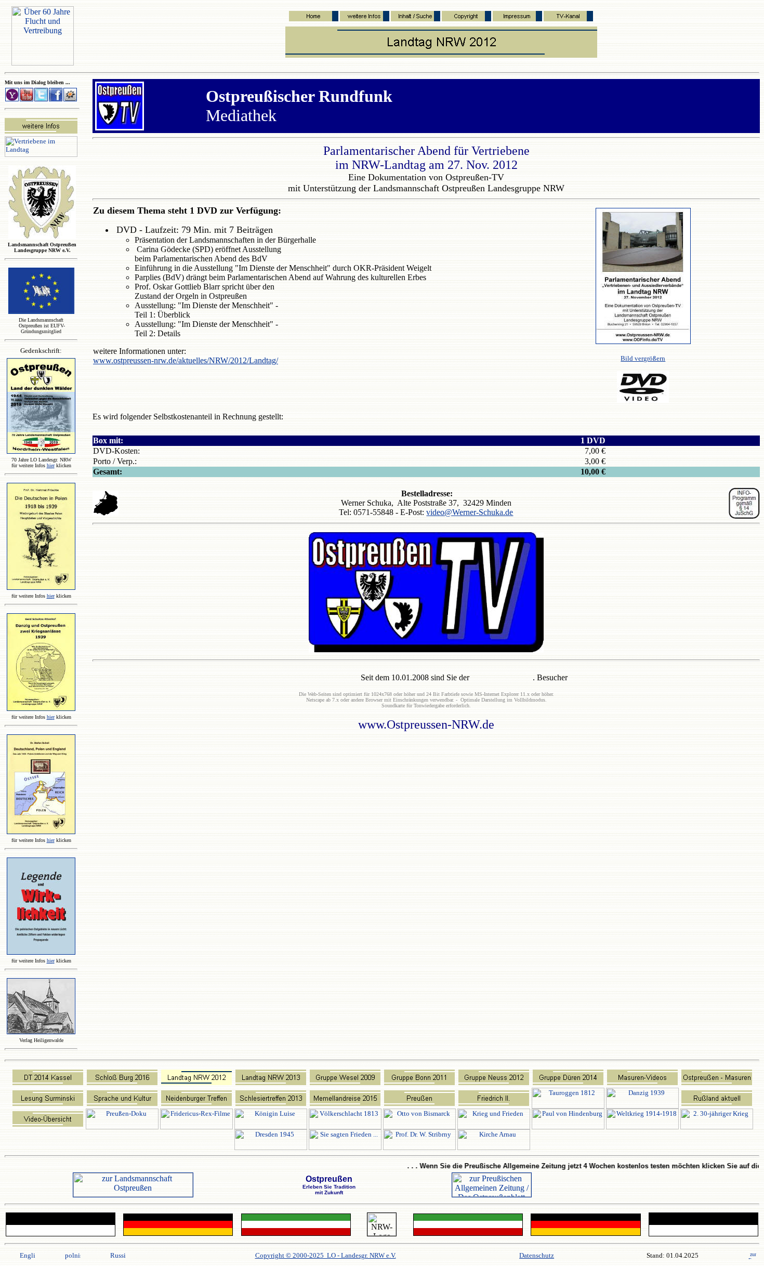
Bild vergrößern (643, 358)
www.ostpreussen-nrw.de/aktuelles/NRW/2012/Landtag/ (185, 360)
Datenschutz (536, 1255)
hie (51, 465)
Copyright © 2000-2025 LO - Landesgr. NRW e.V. (325, 1255)
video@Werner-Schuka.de (469, 512)
